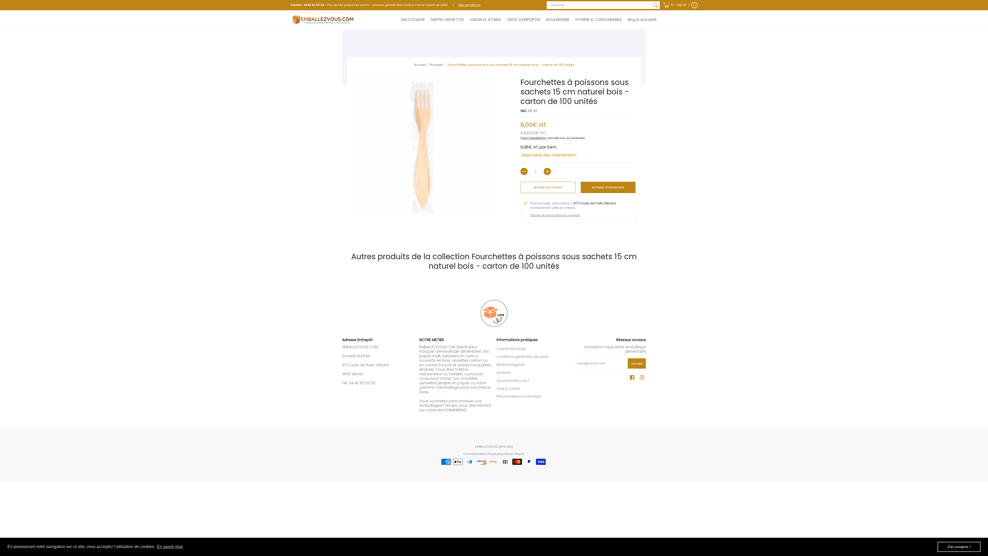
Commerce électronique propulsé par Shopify (494, 454)
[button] (675, 5)
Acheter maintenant (608, 187)
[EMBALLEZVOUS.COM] (323, 19)
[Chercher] (655, 5)
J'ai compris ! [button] (959, 547)
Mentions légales (511, 364)
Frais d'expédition (533, 138)
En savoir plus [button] (170, 546)
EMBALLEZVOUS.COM (488, 447)
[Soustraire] (524, 171)
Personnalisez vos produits (519, 396)
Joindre (637, 363)
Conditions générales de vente (523, 356)
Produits (436, 65)
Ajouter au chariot (548, 187)
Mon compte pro (469, 5)
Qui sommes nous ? (513, 380)
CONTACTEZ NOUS (511, 349)
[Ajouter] (547, 171)
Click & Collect (508, 388)
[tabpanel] (494, 233)
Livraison (504, 372)
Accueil (420, 65)
